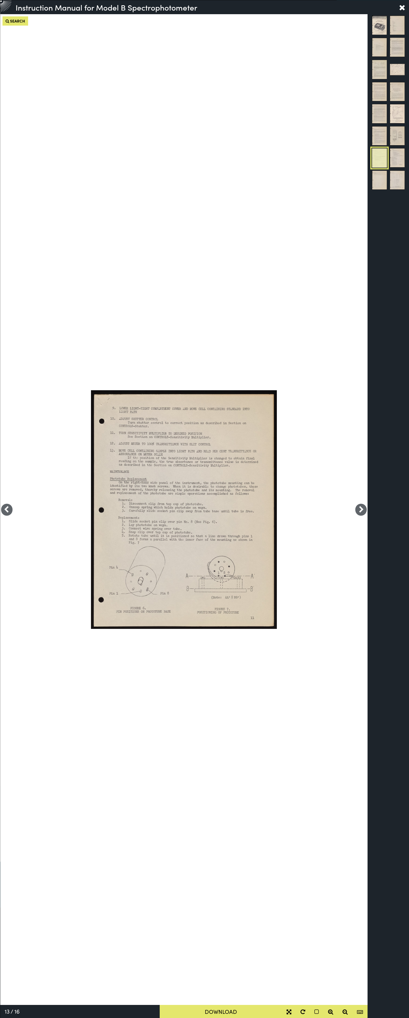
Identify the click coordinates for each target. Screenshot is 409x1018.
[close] (402, 7)
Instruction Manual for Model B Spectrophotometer (106, 7)
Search (17, 21)
